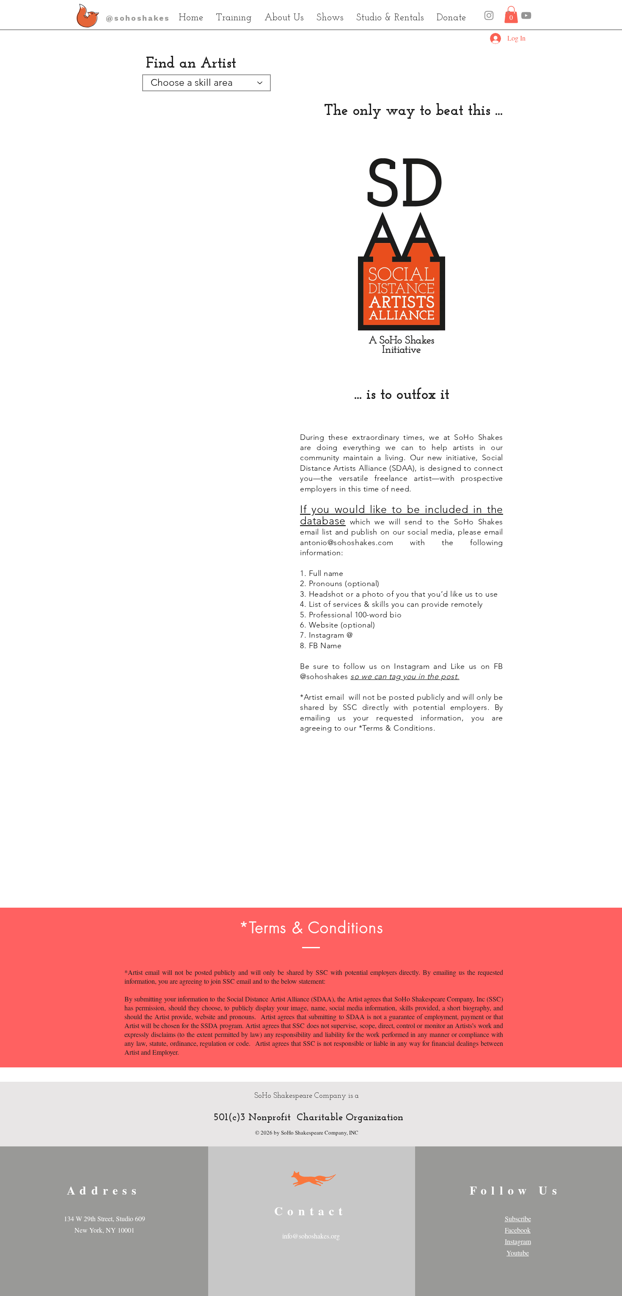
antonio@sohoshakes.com (347, 542)
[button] (511, 14)
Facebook (518, 1229)
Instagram (518, 1241)
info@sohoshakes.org (311, 1235)
